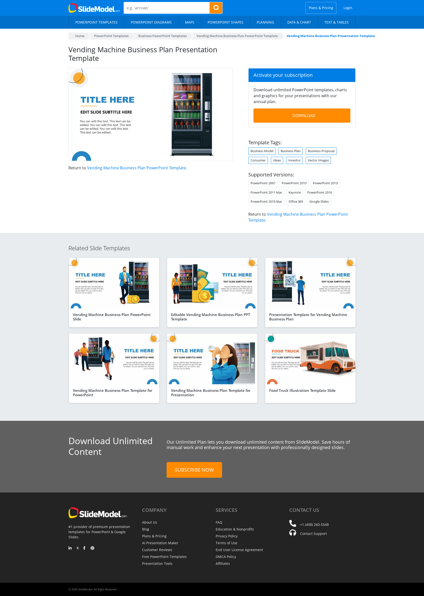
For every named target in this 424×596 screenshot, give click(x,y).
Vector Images (318, 160)
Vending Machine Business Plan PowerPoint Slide (112, 316)
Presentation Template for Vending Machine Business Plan (308, 316)
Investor (294, 160)
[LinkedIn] (70, 548)
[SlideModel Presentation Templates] (94, 8)
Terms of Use (226, 543)
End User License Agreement (239, 549)
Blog (145, 529)
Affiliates (223, 563)
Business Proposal (321, 151)
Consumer (258, 160)
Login (348, 7)
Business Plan (291, 151)
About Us (149, 522)
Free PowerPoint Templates (164, 556)
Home (79, 36)
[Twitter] (78, 548)
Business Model (262, 151)
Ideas (277, 160)
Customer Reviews (157, 549)
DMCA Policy (226, 556)
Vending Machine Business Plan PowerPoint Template (136, 168)
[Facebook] (85, 548)
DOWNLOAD (303, 115)
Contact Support (313, 533)
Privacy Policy (227, 536)
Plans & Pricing (321, 7)
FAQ (219, 522)
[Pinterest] (92, 548)
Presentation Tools (157, 563)
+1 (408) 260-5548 (314, 524)
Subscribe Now (194, 469)
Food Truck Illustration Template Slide (302, 390)
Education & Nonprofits (235, 529)
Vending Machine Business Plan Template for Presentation (211, 392)
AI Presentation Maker (160, 543)
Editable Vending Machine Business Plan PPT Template (210, 316)
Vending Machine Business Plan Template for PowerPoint (112, 392)
